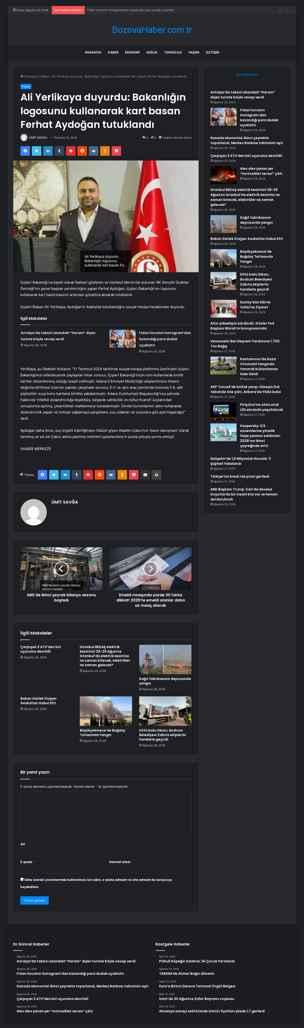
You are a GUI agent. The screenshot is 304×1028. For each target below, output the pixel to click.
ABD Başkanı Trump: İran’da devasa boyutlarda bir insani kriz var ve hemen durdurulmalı (244, 494)
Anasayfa (93, 52)
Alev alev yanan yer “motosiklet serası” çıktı (261, 171)
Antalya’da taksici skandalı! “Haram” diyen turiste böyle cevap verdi (242, 95)
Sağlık (151, 52)
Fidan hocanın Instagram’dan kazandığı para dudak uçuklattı (165, 339)
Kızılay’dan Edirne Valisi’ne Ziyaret (255, 305)
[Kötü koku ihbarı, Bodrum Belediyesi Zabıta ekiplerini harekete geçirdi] (165, 711)
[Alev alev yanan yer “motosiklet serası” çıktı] (223, 175)
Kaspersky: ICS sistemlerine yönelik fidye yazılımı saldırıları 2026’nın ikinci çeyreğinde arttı (260, 435)
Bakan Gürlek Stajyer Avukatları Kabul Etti (38, 700)
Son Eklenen (247, 74)
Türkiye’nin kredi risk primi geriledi (239, 476)
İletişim (212, 52)
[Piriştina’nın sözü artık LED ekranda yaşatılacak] (223, 411)
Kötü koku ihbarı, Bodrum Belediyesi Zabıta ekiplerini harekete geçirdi (162, 735)
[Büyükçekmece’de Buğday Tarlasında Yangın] (106, 711)
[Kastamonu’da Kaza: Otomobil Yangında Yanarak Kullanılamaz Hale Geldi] (223, 365)
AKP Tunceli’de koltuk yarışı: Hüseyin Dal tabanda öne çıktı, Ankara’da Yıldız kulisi (245, 389)
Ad (23, 844)
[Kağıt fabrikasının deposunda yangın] (165, 659)
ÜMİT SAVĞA (38, 137)
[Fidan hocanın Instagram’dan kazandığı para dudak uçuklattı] (122, 339)
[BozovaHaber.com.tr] (152, 30)
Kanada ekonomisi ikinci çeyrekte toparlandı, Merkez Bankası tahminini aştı (142, 10)
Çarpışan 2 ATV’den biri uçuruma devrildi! (40, 649)
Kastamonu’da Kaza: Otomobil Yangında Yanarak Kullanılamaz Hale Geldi (259, 366)
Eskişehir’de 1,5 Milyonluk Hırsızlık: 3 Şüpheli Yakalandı (240, 461)
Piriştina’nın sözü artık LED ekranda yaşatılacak (261, 407)
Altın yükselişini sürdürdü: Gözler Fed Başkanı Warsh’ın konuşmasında (242, 326)
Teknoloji (173, 52)
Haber (113, 52)
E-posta (27, 862)
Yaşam (193, 52)
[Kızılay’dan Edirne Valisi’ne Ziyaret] (223, 309)
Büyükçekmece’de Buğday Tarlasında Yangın (102, 732)
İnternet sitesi (119, 862)
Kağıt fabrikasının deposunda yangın (165, 681)
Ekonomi (132, 52)
